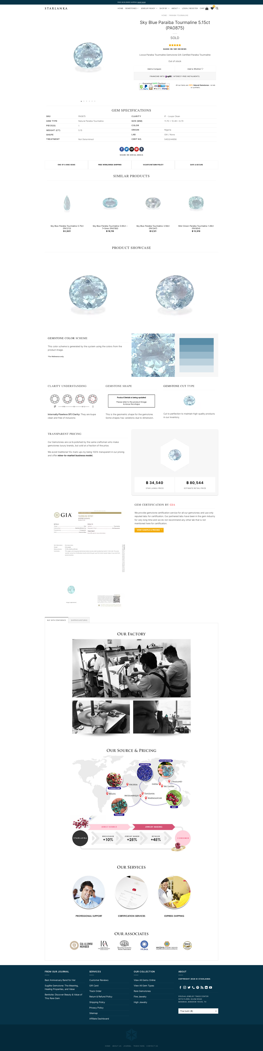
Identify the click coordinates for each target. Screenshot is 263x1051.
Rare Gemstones (142, 991)
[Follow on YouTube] (210, 987)
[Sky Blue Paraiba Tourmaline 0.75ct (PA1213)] (67, 203)
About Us (116, 1046)
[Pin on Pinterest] (136, 149)
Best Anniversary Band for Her (60, 980)
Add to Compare (154, 69)
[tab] (56, 620)
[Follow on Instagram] (184, 987)
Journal (127, 1046)
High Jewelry (140, 1002)
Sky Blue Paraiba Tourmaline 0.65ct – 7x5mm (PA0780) (110, 227)
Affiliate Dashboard (99, 1018)
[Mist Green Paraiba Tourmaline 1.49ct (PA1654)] (196, 203)
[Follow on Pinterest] (197, 987)
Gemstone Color (61, 338)
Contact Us (152, 1046)
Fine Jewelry (140, 996)
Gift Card (93, 985)
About (175, 8)
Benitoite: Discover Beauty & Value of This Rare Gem (63, 996)
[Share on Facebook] (121, 149)
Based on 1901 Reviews (174, 49)
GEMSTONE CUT (174, 386)
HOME (120, 8)
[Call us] (193, 987)
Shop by (163, 8)
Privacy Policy (96, 1007)
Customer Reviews (99, 980)
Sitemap (93, 1013)
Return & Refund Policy (100, 996)
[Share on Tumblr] (141, 149)
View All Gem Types (144, 985)
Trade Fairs (139, 1046)
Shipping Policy (97, 1002)
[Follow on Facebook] (180, 987)
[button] (47, 55)
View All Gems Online (144, 980)
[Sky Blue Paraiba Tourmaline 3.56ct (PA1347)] (153, 203)
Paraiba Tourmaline (178, 15)
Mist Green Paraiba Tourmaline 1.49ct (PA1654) (196, 227)
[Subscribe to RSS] (202, 987)
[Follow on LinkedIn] (206, 987)
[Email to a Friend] (131, 149)
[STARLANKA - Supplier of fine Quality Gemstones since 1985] (56, 8)
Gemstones (131, 8)
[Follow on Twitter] (189, 987)
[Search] (217, 8)
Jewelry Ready (148, 8)
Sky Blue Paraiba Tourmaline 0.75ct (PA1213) (67, 227)
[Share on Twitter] (126, 149)
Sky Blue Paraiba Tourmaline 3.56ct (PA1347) (153, 227)
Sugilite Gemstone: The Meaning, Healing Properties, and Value (61, 987)
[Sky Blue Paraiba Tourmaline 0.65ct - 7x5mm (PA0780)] (110, 203)
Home (164, 15)
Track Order (95, 991)
